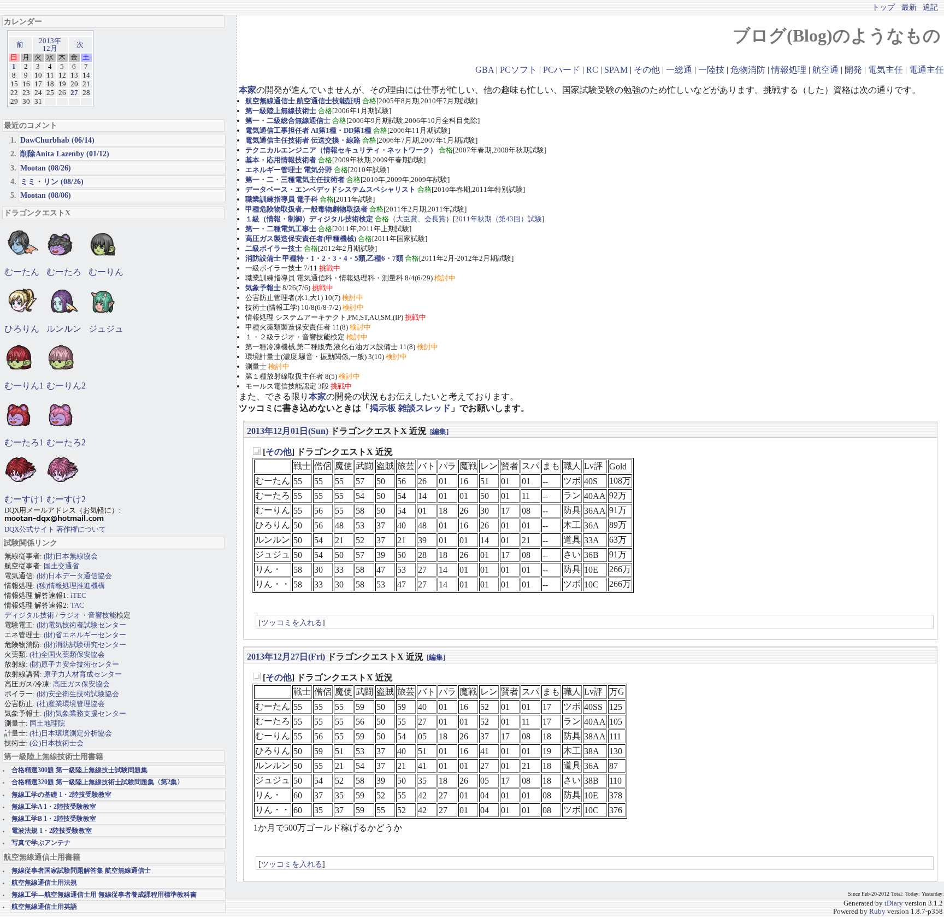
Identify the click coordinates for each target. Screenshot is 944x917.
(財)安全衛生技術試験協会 (78, 694)
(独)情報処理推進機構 (71, 585)
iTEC (78, 595)
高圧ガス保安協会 (81, 684)
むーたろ (63, 272)
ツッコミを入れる (291, 622)
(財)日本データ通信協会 (74, 576)
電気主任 (885, 69)
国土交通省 (61, 566)
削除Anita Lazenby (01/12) (64, 153)
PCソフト (518, 69)
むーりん (105, 272)
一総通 (679, 69)
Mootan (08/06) (45, 195)
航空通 (825, 69)
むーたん (21, 272)
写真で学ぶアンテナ (40, 843)
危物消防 (747, 69)
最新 (909, 7)
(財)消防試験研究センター (85, 644)
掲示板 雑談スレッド (410, 408)
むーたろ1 (24, 442)
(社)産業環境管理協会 (71, 703)
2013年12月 (50, 44)
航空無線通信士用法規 (44, 882)
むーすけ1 (24, 499)
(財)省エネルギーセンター (85, 635)
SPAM (616, 69)
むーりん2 (66, 385)
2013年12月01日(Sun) (287, 431)
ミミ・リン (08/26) (52, 181)
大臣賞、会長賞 (421, 219)
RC (592, 69)
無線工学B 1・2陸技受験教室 (53, 818)
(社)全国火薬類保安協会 (67, 654)
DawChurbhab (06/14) (57, 140)
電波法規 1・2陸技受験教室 (51, 830)
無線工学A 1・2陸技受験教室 (53, 806)
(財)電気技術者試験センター (81, 625)
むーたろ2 (66, 442)
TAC (77, 605)
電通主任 (926, 69)
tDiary (893, 903)
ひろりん (21, 328)
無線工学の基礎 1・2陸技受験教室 (61, 794)
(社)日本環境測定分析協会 (71, 733)
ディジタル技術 (29, 615)
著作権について (81, 529)
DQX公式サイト (30, 529)
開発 (853, 69)
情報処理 (788, 69)
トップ (883, 7)
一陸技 (711, 69)
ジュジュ (105, 328)
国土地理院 (47, 723)
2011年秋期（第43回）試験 (498, 219)
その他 (647, 69)
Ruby (877, 911)
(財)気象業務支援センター (85, 713)
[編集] (439, 431)
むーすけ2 (66, 499)
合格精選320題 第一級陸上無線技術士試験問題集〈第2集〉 (97, 782)
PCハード (561, 69)
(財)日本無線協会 (71, 556)
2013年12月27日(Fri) (286, 656)
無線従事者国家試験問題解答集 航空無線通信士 (81, 870)
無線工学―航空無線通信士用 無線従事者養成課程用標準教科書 (104, 894)
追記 (930, 7)
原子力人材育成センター (83, 674)
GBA (484, 69)
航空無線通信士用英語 (44, 906)
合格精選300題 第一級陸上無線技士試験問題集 (79, 770)
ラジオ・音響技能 (88, 615)
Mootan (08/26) (45, 167)
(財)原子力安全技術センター (74, 664)
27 (74, 93)
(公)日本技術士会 (57, 743)
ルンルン (63, 328)
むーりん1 (24, 385)
